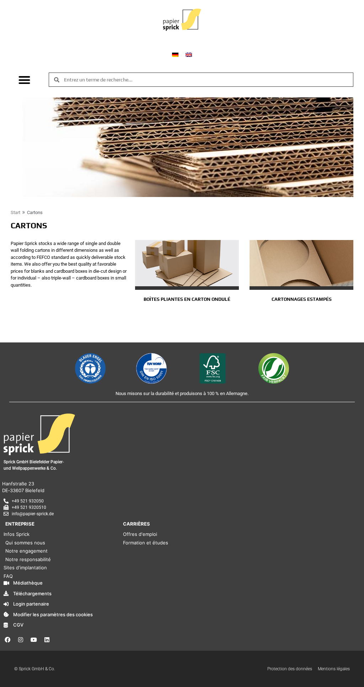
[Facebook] (7, 639)
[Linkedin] (47, 639)
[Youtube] (33, 639)
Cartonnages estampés (302, 299)
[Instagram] (20, 639)
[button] (24, 79)
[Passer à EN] (189, 54)
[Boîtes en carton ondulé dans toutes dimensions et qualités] (187, 263)
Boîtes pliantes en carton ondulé (187, 299)
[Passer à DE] (175, 54)
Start (15, 212)
